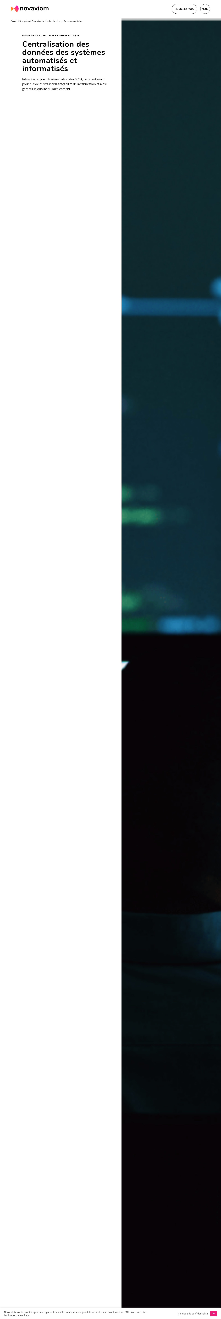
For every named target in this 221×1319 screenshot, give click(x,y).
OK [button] (213, 1313)
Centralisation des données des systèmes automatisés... (57, 21)
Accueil (14, 21)
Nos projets (24, 21)
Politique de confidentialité (193, 1313)
